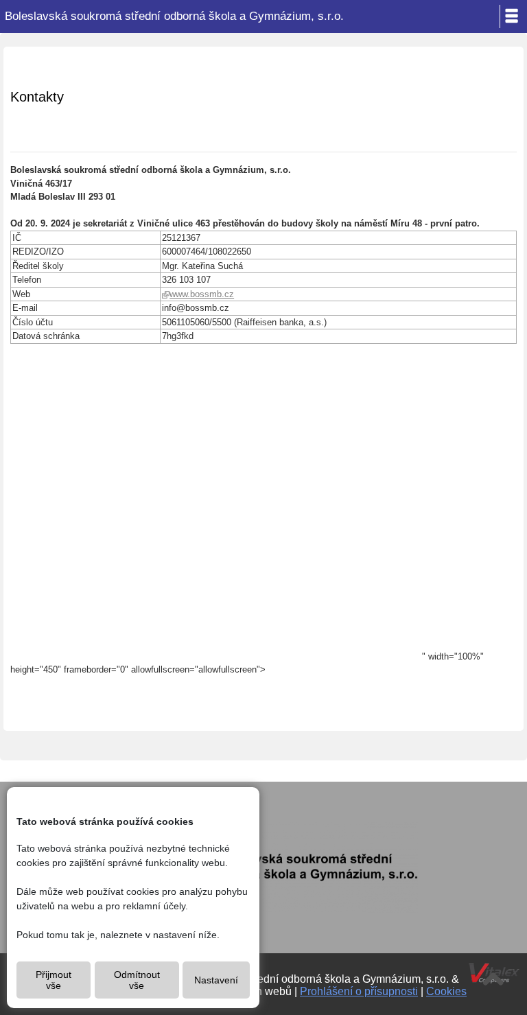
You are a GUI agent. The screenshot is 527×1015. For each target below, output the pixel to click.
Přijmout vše (53, 980)
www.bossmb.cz (201, 294)
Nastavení (216, 980)
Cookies (446, 991)
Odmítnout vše (137, 980)
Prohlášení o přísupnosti (359, 991)
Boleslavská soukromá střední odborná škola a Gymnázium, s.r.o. (174, 16)
